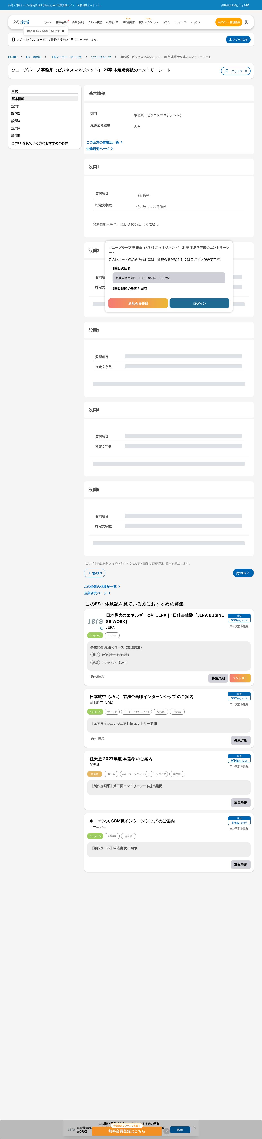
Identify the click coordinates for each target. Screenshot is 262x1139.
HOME (12, 57)
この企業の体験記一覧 (102, 142)
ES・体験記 (33, 57)
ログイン (199, 303)
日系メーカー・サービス (66, 57)
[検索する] (246, 22)
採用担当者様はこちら (233, 5)
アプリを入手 (240, 39)
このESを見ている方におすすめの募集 (39, 143)
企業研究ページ (97, 148)
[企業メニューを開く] (95, 621)
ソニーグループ (101, 57)
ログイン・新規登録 (229, 22)
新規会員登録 (138, 303)
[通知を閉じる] (63, 31)
